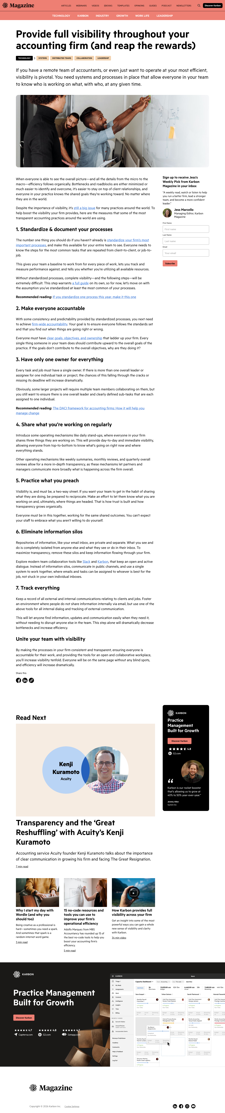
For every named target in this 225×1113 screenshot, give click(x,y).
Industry (102, 15)
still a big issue (84, 208)
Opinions (139, 5)
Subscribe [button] (170, 263)
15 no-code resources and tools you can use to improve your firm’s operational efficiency (84, 917)
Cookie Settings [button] (72, 1106)
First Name (167, 223)
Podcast (167, 5)
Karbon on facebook (181, 1106)
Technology (61, 15)
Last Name (167, 235)
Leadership (165, 15)
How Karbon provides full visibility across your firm (132, 912)
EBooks (108, 5)
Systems (43, 58)
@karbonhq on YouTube (193, 1106)
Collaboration (84, 58)
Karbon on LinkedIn (175, 1106)
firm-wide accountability (49, 324)
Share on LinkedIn (25, 680)
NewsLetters (183, 5)
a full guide (80, 283)
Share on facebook (18, 680)
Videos (95, 5)
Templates (123, 5)
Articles (66, 5)
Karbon (82, 15)
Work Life (142, 15)
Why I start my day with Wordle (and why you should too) (35, 914)
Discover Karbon (213, 5)
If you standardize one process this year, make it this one (94, 297)
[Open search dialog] (199, 5)
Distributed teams (61, 58)
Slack (86, 561)
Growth (122, 15)
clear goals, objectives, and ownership (74, 338)
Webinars (81, 5)
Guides (153, 5)
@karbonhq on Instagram (187, 1106)
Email (165, 247)
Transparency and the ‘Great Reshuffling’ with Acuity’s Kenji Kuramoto (70, 832)
